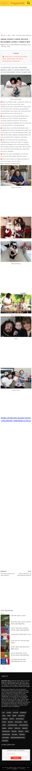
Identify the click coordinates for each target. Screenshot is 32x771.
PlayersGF (18, 3)
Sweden (10, 728)
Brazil (14, 715)
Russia (4, 721)
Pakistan (24, 728)
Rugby (5, 46)
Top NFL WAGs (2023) (18, 615)
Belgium (10, 721)
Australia (23, 712)
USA (3, 712)
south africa (20, 718)
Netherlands (6, 734)
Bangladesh (18, 721)
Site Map (22, 768)
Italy (25, 721)
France (12, 718)
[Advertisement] (16, 20)
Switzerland (6, 731)
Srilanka (22, 734)
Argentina (21, 715)
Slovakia (14, 734)
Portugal (17, 728)
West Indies (5, 737)
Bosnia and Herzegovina (18, 737)
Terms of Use (12, 767)
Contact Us (16, 768)
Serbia (4, 728)
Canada (9, 712)
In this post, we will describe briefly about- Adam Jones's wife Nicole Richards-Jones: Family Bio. (14, 59)
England (15, 712)
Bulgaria (5, 740)
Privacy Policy (21, 767)
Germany (5, 718)
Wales (8, 46)
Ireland (14, 731)
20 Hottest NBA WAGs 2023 (21, 634)
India (3, 715)
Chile (26, 731)
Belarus (20, 731)
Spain (8, 715)
